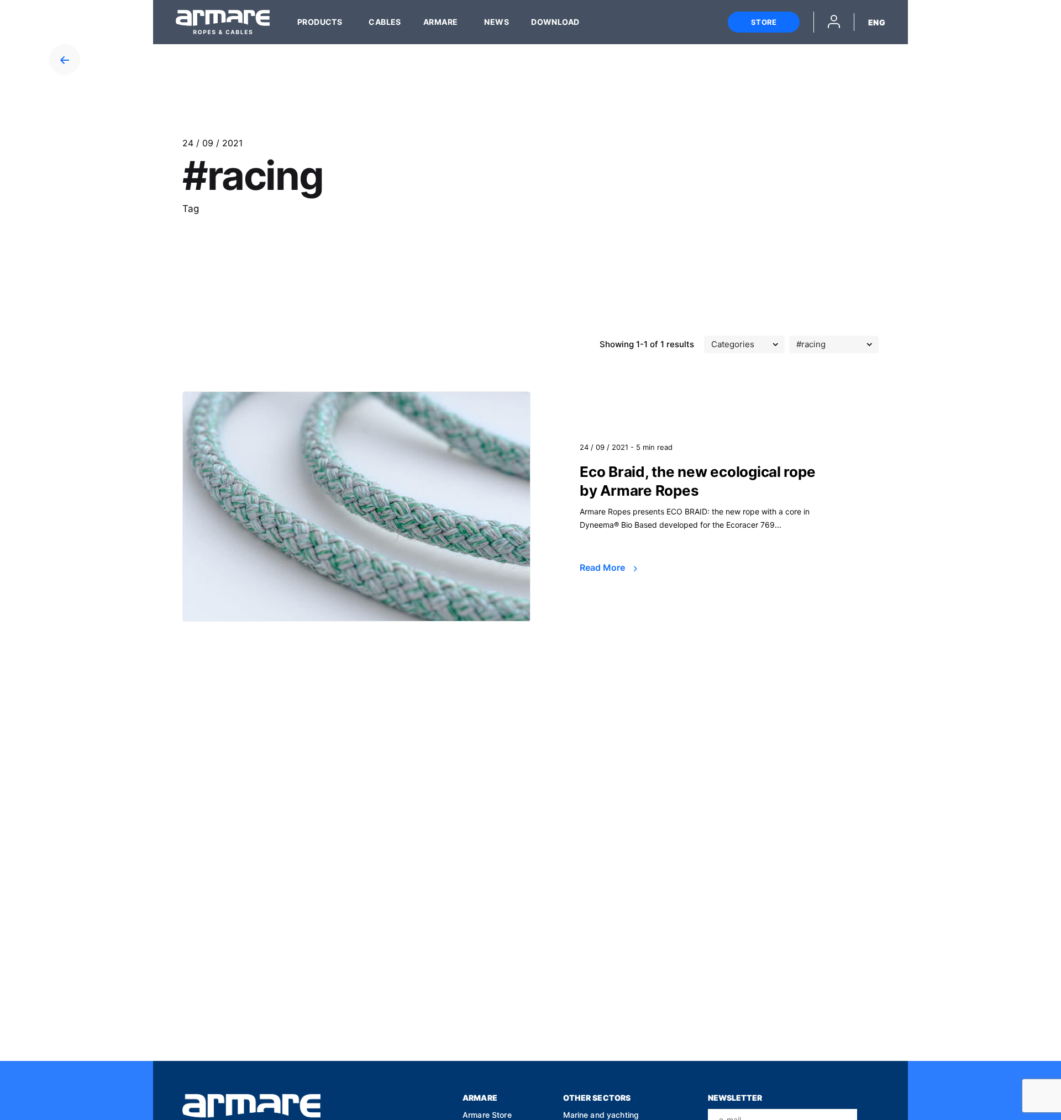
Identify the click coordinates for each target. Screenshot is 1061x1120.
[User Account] (834, 23)
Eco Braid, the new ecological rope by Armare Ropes (697, 481)
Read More (603, 567)
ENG (876, 22)
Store (763, 22)
